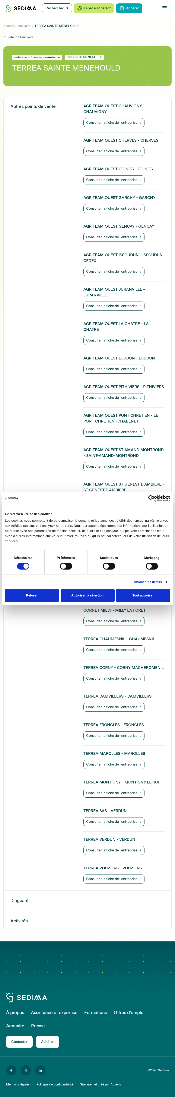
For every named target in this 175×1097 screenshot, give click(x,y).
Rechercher (55, 8)
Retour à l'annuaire (20, 37)
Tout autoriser (143, 595)
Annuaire (24, 26)
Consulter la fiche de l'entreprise (111, 123)
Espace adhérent (97, 8)
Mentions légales (18, 1084)
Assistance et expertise (54, 1012)
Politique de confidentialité (54, 1084)
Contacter (19, 1042)
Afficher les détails (148, 582)
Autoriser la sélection (87, 595)
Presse (38, 1025)
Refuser (32, 595)
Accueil (8, 26)
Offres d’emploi (129, 1012)
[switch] (66, 566)
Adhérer (132, 8)
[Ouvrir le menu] (164, 7)
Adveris (116, 1084)
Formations (95, 1012)
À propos (15, 1012)
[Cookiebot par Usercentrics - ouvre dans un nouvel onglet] (151, 498)
